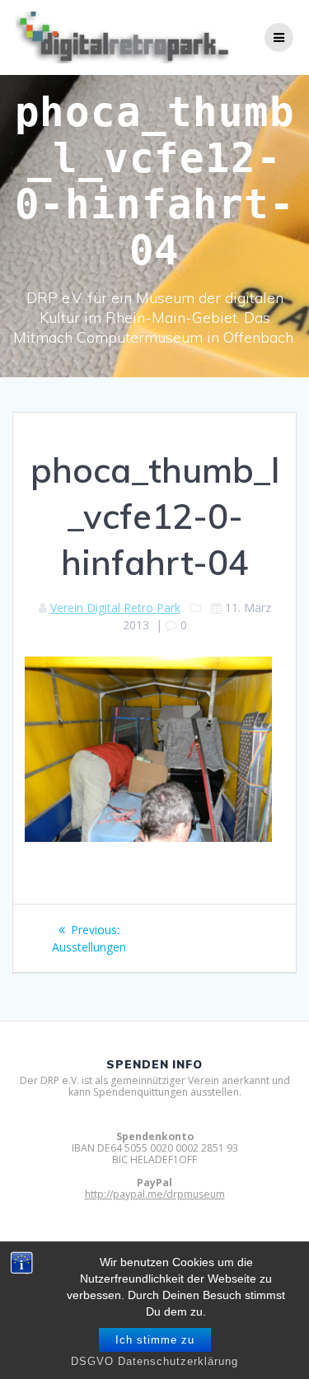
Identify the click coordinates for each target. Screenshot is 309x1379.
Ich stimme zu (154, 1340)
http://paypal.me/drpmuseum (155, 1194)
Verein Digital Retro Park (115, 607)
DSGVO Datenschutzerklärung (154, 1361)
